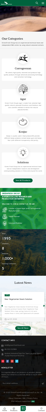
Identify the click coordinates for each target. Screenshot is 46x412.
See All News (23, 328)
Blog (11, 398)
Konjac (23, 131)
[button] (44, 305)
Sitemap (17, 398)
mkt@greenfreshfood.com (15, 345)
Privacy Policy (32, 398)
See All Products (23, 180)
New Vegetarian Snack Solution (18, 299)
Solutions (23, 162)
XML (24, 398)
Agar (23, 99)
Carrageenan (23, 68)
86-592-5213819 (11, 349)
